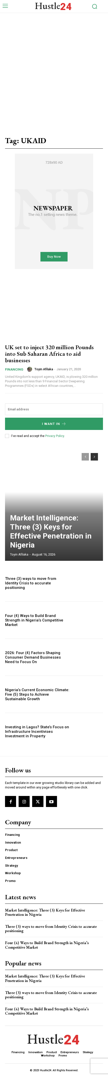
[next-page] (94, 457)
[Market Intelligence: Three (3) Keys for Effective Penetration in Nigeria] (54, 504)
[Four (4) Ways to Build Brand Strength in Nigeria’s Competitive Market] (88, 620)
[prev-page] (85, 457)
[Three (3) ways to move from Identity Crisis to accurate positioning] (88, 583)
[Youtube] (51, 801)
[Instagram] (24, 801)
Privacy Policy (54, 436)
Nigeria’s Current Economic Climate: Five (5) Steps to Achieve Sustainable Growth (37, 694)
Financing (14, 369)
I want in (51, 424)
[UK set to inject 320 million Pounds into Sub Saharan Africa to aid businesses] (54, 309)
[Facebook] (10, 801)
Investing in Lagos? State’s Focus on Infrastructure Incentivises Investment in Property (37, 731)
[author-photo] (30, 369)
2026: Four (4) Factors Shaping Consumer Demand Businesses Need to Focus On (33, 657)
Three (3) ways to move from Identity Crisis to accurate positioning (30, 583)
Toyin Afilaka (43, 369)
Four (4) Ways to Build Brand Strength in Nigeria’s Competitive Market (34, 620)
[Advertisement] (54, 69)
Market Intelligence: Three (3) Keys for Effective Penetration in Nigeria (51, 531)
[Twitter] (37, 801)
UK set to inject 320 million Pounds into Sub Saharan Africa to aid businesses (49, 353)
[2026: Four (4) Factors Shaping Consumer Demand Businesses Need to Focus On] (88, 657)
